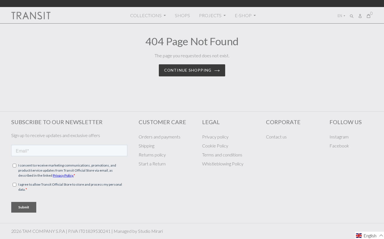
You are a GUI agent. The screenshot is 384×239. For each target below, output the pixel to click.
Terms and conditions (222, 154)
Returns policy (152, 154)
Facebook (339, 145)
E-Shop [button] (243, 15)
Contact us (276, 136)
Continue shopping (187, 70)
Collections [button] (146, 15)
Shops (182, 15)
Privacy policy (215, 136)
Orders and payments (159, 136)
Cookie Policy (215, 145)
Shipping (146, 145)
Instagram (339, 136)
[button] (369, 235)
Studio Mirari (150, 231)
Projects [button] (210, 15)
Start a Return (152, 163)
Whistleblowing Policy (222, 163)
